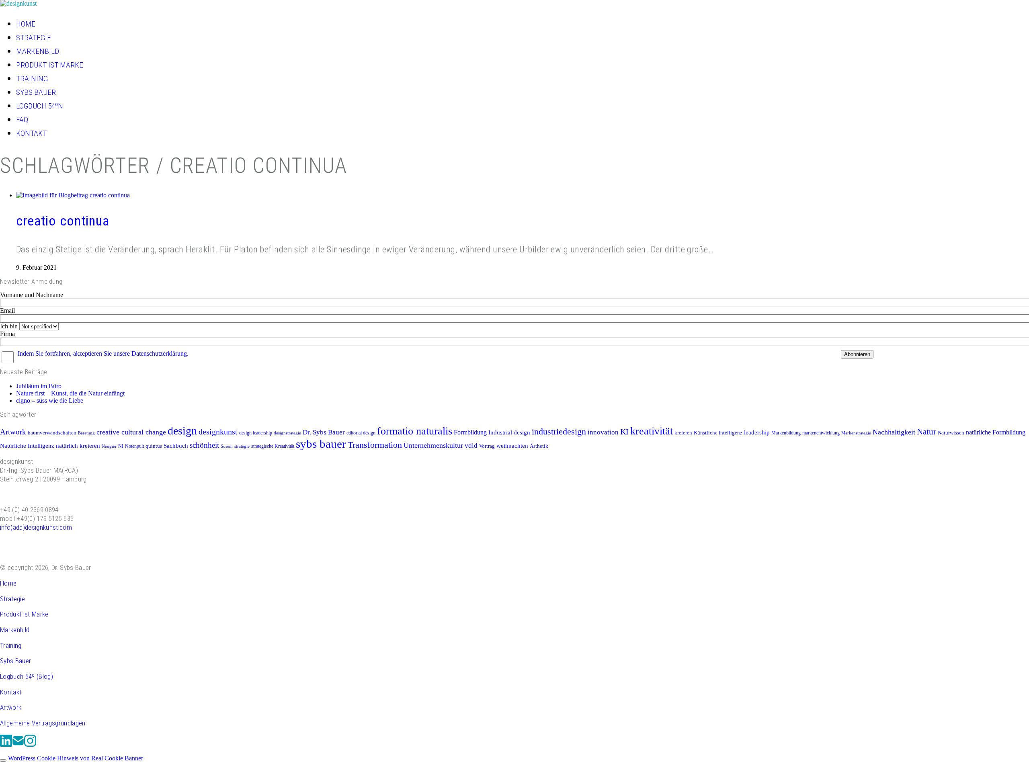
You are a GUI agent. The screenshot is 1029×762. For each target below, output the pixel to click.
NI (120, 446)
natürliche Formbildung (995, 432)
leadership (757, 432)
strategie (242, 446)
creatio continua (62, 221)
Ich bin (9, 326)
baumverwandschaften (52, 433)
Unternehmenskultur (433, 445)
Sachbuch (176, 445)
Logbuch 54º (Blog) (26, 676)
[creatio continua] (73, 195)
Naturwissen (951, 433)
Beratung (86, 433)
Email (7, 310)
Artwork (13, 432)
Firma (7, 333)
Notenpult (134, 446)
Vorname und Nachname (31, 294)
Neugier (109, 446)
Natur (926, 431)
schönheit (204, 445)
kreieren (683, 433)
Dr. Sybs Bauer (324, 432)
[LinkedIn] (6, 745)
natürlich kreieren (78, 445)
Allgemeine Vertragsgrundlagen (43, 723)
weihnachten (512, 445)
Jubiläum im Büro (38, 386)
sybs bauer (321, 443)
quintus (154, 446)
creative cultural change (131, 432)
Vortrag (487, 446)
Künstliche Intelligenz (718, 433)
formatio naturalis (414, 431)
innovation (603, 432)
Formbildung (470, 432)
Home (8, 583)
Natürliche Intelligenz (27, 445)
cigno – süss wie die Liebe (49, 400)
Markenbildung (786, 433)
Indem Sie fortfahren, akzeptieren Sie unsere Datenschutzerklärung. (103, 353)
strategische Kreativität (272, 446)
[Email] (18, 745)
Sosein (227, 446)
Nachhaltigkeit (894, 432)
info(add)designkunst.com (36, 527)
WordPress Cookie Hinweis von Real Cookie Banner (75, 758)
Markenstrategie (856, 433)
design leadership (255, 433)
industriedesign (559, 431)
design (182, 430)
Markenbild (14, 630)
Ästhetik (539, 446)
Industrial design (509, 432)
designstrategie (287, 433)
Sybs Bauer (15, 661)
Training (11, 645)
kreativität (651, 431)
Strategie (12, 599)
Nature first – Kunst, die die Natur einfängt (70, 393)
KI (624, 431)
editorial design (360, 433)
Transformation (375, 445)
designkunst (218, 431)
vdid (471, 445)
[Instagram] (30, 745)
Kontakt (10, 692)
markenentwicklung (821, 433)
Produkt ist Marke (24, 614)
